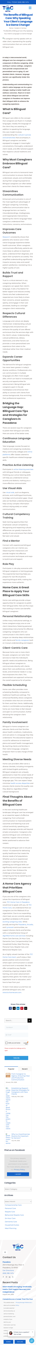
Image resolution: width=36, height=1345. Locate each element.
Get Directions (8, 1270)
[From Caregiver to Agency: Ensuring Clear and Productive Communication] (8, 1074)
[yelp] (12, 1277)
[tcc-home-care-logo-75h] (8, 6)
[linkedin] (9, 1277)
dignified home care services (14, 936)
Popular (11, 1069)
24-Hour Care (10, 1218)
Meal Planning (10, 1228)
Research (6, 237)
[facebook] (3, 1277)
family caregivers (22, 640)
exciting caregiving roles (12, 922)
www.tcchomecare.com (12, 992)
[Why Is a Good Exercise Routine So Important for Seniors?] (8, 1135)
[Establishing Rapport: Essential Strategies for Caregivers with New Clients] (8, 1089)
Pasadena (22, 925)
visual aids (10, 492)
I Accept (18, 1174)
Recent (25, 1069)
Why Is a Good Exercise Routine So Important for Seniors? (20, 1136)
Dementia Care (11, 1222)
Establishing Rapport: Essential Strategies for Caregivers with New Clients (20, 1091)
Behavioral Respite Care (14, 1215)
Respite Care (10, 1212)
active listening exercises (23, 469)
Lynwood (9, 927)
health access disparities (20, 783)
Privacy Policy (19, 1170)
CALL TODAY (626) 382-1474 (18, 2)
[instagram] (6, 1277)
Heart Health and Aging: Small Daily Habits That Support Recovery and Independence (17, 1289)
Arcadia (30, 925)
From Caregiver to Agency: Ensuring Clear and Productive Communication (20, 1077)
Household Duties (12, 1225)
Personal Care (10, 1208)
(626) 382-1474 (8, 1273)
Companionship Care (13, 1205)
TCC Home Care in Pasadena (18, 902)
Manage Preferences (26, 1302)
